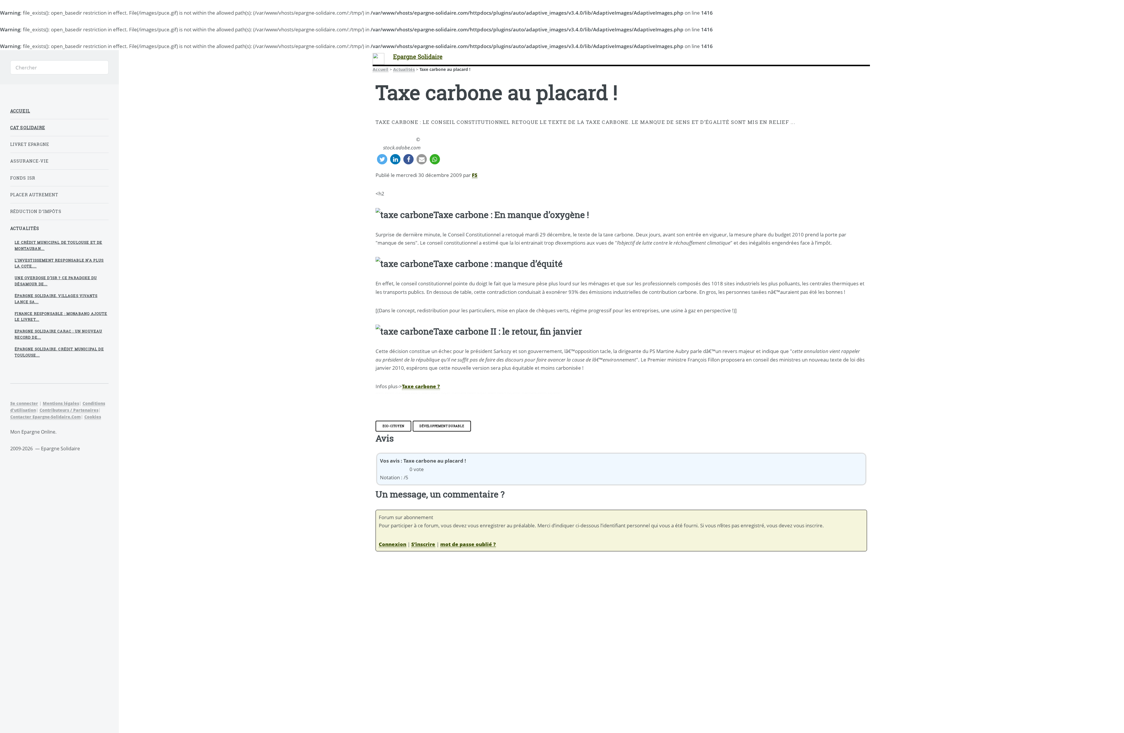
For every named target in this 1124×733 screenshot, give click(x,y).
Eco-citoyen (394, 426)
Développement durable (441, 426)
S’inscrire (423, 544)
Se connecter (24, 403)
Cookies (92, 417)
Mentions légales (61, 403)
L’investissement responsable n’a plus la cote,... (59, 263)
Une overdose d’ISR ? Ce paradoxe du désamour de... (56, 280)
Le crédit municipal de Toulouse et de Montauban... (58, 245)
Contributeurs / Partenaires (69, 410)
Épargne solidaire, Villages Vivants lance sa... (56, 298)
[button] (382, 159)
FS (474, 174)
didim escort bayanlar (504, 393)
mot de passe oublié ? (468, 544)
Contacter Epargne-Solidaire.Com (45, 417)
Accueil (380, 69)
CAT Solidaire (27, 127)
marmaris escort (407, 393)
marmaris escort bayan (469, 393)
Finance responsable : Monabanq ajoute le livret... (61, 316)
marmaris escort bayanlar (541, 393)
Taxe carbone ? (421, 386)
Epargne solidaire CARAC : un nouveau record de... (58, 334)
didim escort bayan (436, 393)
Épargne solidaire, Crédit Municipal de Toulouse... (59, 352)
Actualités (404, 69)
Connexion (392, 544)
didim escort (385, 393)
